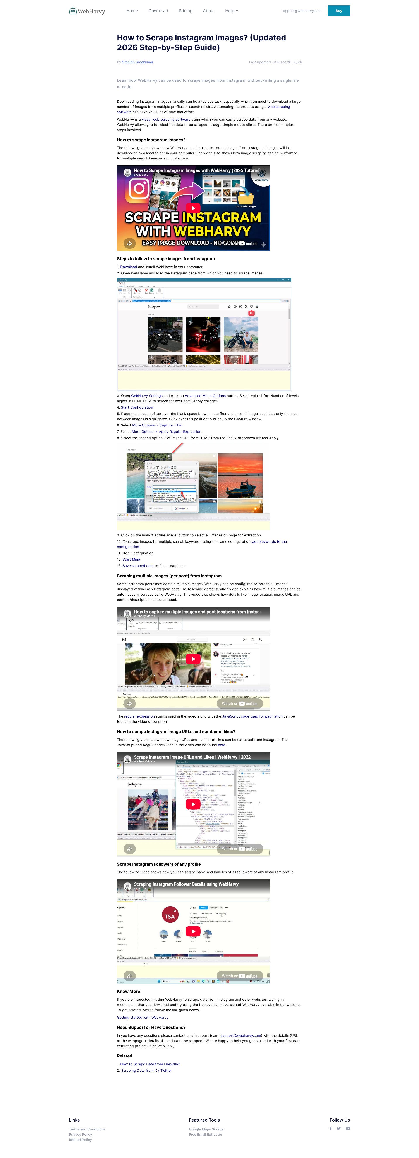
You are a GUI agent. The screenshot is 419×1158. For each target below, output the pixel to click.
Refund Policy (80, 1139)
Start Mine (131, 559)
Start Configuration (137, 407)
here (221, 745)
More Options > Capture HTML (158, 425)
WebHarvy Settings (147, 396)
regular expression (139, 716)
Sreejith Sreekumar (137, 62)
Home (132, 10)
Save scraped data (138, 565)
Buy (339, 11)
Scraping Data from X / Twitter (146, 1070)
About (209, 10)
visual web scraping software (166, 119)
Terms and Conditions (87, 1129)
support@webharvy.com (301, 11)
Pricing (185, 10)
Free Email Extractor (205, 1134)
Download (158, 10)
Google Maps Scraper (207, 1129)
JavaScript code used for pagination (252, 716)
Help (229, 10)
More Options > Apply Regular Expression (166, 431)
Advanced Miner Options (205, 396)
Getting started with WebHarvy (142, 1017)
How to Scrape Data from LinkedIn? (150, 1064)
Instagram (235, 80)
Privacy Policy (80, 1134)
